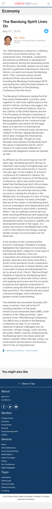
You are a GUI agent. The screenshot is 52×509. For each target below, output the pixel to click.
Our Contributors (8, 464)
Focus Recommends (9, 451)
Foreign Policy (7, 418)
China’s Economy (8, 487)
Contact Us (5, 400)
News (3, 444)
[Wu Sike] (7, 40)
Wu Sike (19, 37)
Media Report (6, 454)
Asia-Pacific (6, 477)
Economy (5, 421)
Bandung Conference (15, 351)
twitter (9, 406)
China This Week (8, 458)
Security (4, 428)
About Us (5, 397)
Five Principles (32, 351)
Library (4, 461)
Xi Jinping (5, 491)
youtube (16, 406)
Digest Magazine (8, 468)
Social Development (9, 431)
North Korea (6, 481)
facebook (3, 406)
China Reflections (8, 448)
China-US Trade (7, 484)
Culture (4, 435)
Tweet (46, 31)
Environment (6, 425)
